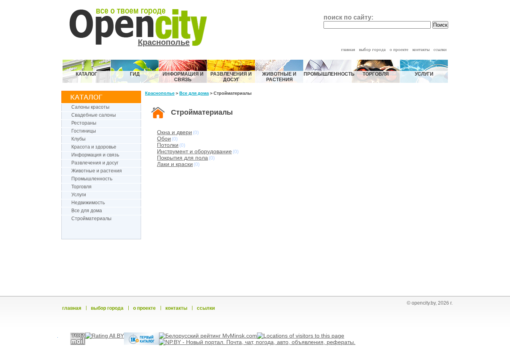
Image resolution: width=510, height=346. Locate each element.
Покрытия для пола (182, 157)
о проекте (399, 49)
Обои (164, 138)
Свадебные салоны (93, 115)
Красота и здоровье (93, 147)
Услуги (424, 74)
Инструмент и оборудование (194, 151)
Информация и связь (183, 76)
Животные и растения (279, 76)
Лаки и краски (175, 164)
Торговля (376, 74)
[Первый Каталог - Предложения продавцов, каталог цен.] (141, 343)
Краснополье (164, 42)
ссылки (440, 49)
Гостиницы (83, 131)
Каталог (86, 74)
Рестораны (83, 123)
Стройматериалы (91, 218)
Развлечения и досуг (231, 76)
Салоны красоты (90, 107)
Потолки (167, 145)
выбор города (372, 49)
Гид (135, 74)
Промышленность (327, 74)
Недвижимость (88, 202)
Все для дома (86, 210)
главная (348, 49)
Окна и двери (174, 132)
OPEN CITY (148, 22)
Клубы (78, 139)
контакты (421, 49)
